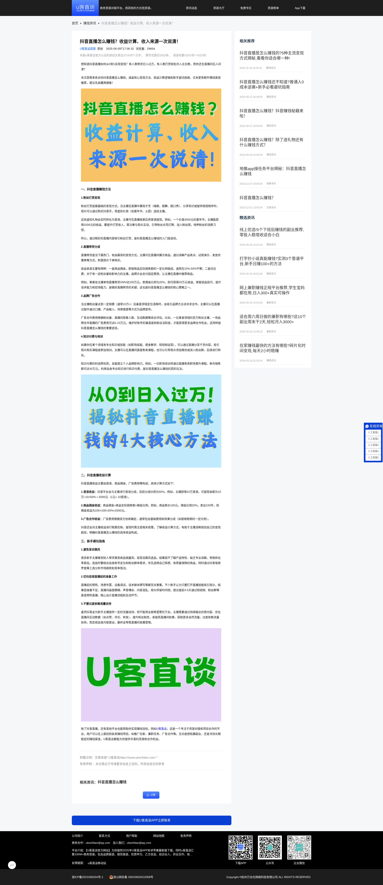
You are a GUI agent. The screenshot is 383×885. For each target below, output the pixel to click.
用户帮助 (131, 835)
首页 (75, 23)
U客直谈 (161, 728)
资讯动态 (191, 8)
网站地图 (158, 835)
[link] (75, 23)
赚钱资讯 (89, 23)
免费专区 (246, 8)
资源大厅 (218, 8)
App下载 (300, 8)
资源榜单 (273, 8)
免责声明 (186, 835)
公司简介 (77, 835)
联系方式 (104, 835)
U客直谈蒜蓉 (88, 48)
